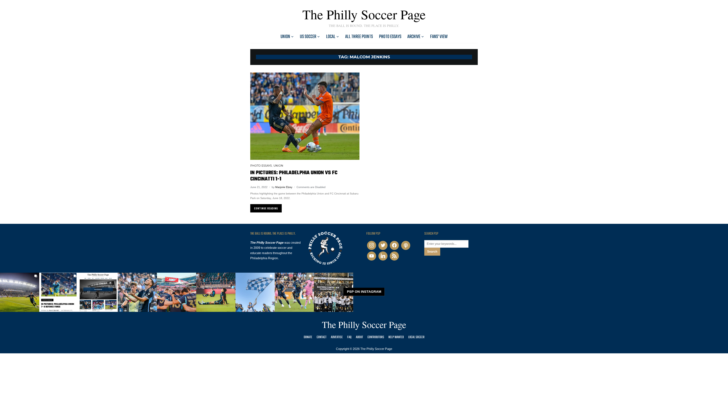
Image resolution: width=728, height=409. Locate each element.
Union (285, 37)
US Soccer (308, 37)
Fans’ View (439, 37)
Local (330, 37)
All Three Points (359, 37)
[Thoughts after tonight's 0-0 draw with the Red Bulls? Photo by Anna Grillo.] (176, 292)
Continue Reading (266, 208)
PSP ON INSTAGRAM (364, 291)
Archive (413, 37)
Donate (308, 337)
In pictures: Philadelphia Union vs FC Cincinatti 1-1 (293, 176)
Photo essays (390, 37)
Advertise (337, 337)
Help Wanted (396, 337)
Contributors (375, 337)
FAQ (349, 337)
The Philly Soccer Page (364, 14)
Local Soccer (416, 337)
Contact (321, 337)
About (359, 337)
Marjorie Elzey (283, 187)
